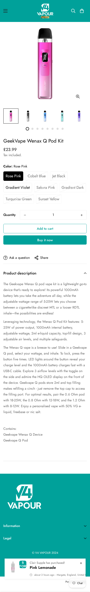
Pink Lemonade (43, 567)
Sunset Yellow (48, 199)
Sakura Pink (45, 187)
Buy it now (45, 240)
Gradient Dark (73, 187)
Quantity (9, 214)
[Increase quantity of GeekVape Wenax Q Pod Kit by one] (81, 215)
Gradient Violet (18, 187)
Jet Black (58, 176)
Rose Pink (13, 176)
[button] (82, 11)
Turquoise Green (19, 199)
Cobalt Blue (37, 176)
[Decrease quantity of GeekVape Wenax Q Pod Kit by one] (25, 215)
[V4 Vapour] (45, 11)
